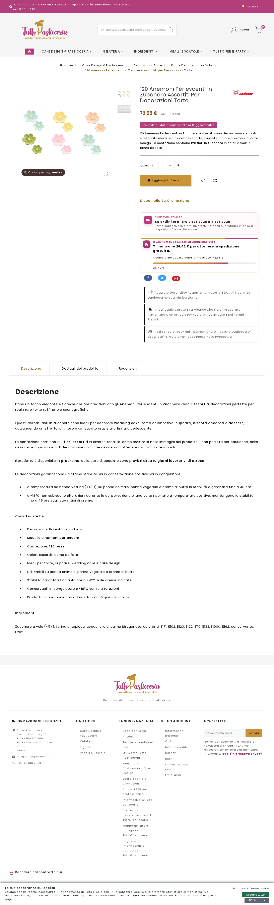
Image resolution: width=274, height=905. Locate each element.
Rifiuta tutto (257, 900)
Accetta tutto (255, 895)
